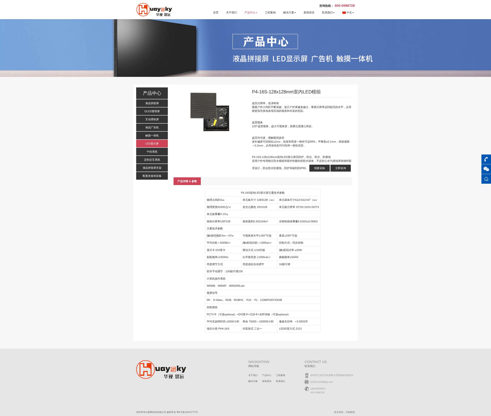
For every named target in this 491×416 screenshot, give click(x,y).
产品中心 (250, 12)
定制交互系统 (152, 159)
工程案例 (270, 12)
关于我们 (231, 12)
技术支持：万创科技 (344, 412)
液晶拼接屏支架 (152, 167)
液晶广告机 (152, 127)
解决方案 (288, 12)
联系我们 (327, 12)
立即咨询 (340, 168)
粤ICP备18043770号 (187, 412)
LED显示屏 (152, 143)
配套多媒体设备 (152, 175)
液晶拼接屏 (152, 103)
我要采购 (319, 168)
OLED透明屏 (152, 111)
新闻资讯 (309, 12)
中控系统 (152, 151)
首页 (215, 12)
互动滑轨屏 (152, 119)
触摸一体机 (152, 135)
